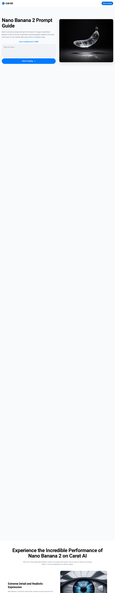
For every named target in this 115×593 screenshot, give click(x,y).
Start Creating (28, 61)
